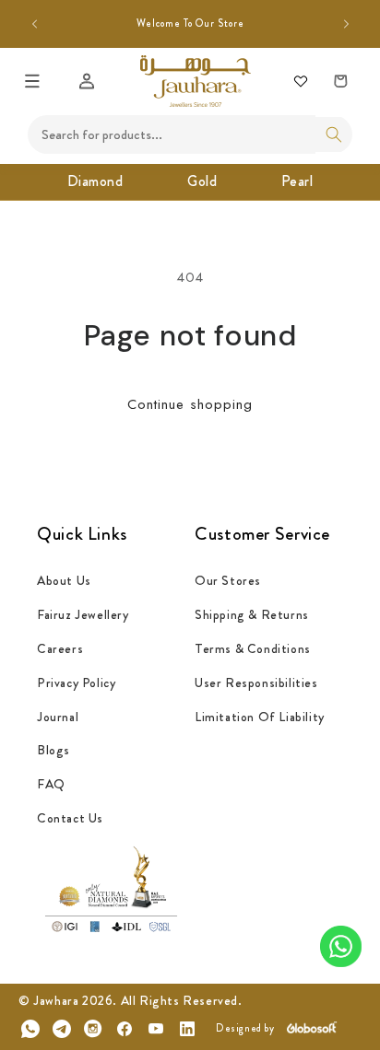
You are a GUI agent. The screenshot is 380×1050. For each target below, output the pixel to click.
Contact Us (70, 818)
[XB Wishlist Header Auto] (300, 81)
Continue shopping (190, 404)
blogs (53, 750)
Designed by (245, 1028)
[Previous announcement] (34, 24)
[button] (32, 81)
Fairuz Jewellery (83, 614)
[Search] (333, 134)
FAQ (51, 784)
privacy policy (76, 682)
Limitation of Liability (260, 716)
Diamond (95, 181)
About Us (64, 580)
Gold (202, 181)
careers (60, 648)
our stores (228, 580)
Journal (57, 716)
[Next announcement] (346, 24)
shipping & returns (252, 614)
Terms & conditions (253, 648)
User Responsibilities (256, 682)
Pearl (297, 181)
